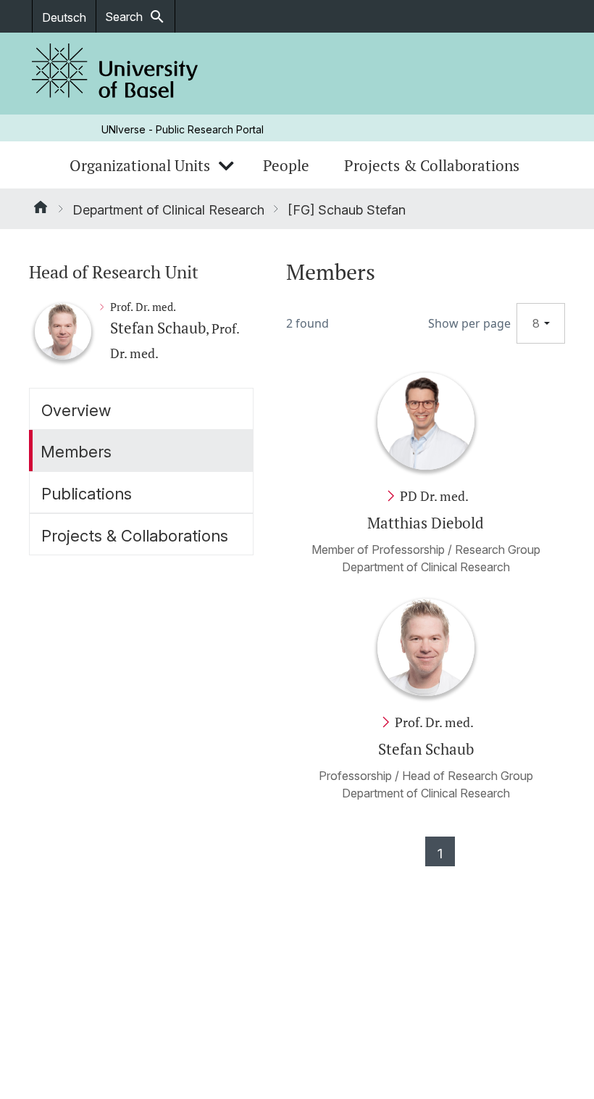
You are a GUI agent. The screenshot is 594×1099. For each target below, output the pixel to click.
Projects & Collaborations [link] (431, 165)
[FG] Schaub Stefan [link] (347, 209)
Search (135, 16)
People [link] (286, 165)
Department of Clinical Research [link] (168, 209)
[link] (115, 74)
